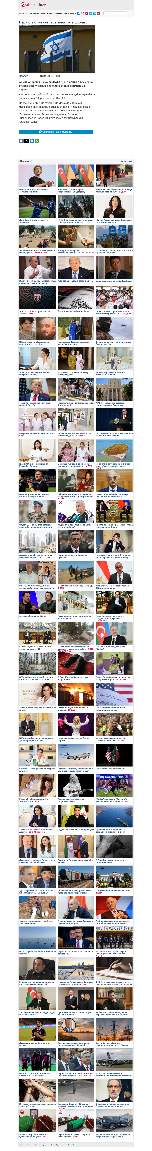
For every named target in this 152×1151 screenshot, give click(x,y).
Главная (23, 1145)
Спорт (50, 13)
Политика (32, 13)
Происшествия (60, 13)
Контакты (72, 13)
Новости (22, 13)
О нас (70, 1145)
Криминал (41, 13)
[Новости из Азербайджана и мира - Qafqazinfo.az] (32, 4)
